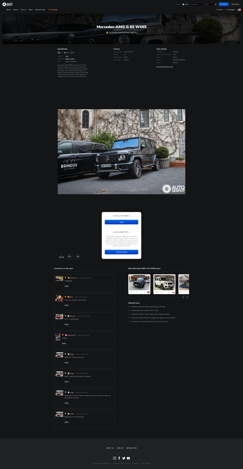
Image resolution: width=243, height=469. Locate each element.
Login (121, 222)
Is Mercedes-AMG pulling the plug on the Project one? (149, 322)
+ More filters (235, 4)
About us (110, 448)
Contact (120, 448)
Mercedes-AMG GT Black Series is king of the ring (148, 307)
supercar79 (71, 335)
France (72, 59)
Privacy (135, 463)
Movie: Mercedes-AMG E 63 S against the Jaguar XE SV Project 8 (153, 318)
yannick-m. (74, 278)
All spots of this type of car (164, 67)
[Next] (187, 297)
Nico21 (72, 316)
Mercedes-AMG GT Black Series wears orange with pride (150, 314)
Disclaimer (145, 463)
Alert (221, 10)
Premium (53, 10)
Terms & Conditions (121, 463)
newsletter (132, 448)
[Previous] (183, 297)
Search (225, 4)
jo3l (71, 297)
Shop (31, 10)
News (178, 4)
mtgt (66, 56)
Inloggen (231, 10)
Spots (186, 4)
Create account (121, 252)
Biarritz (67, 59)
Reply (67, 286)
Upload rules (40, 10)
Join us (23, 10)
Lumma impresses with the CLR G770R (144, 310)
